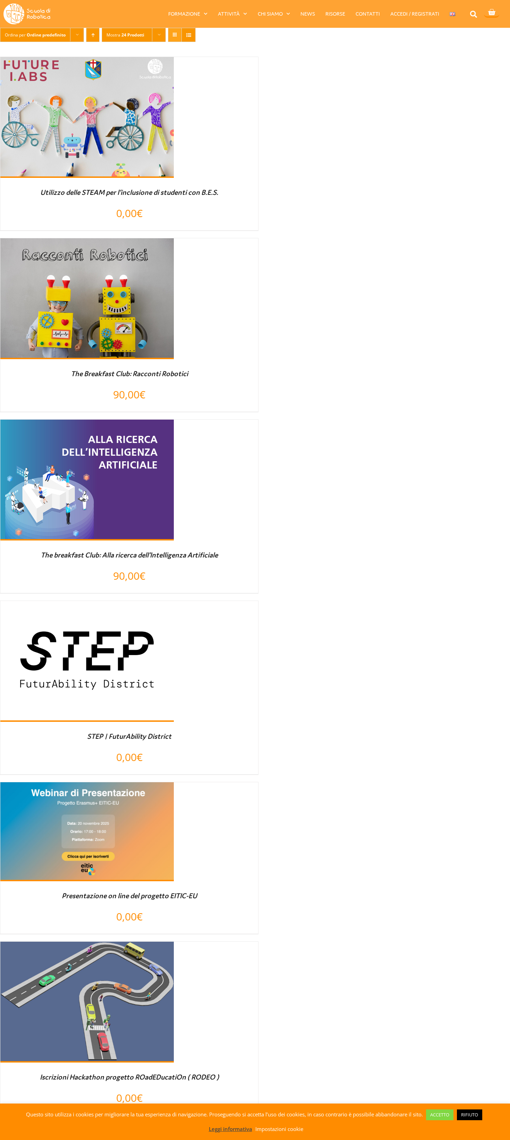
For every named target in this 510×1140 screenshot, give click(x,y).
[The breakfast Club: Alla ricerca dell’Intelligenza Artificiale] (87, 426)
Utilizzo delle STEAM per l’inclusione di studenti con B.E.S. (129, 192)
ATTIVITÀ (229, 13)
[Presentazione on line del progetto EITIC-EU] (87, 788)
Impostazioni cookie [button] (279, 1128)
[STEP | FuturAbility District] (87, 607)
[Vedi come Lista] (188, 35)
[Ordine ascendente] (93, 35)
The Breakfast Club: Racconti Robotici (129, 373)
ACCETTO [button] (439, 1115)
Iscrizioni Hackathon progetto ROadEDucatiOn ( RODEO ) (129, 1077)
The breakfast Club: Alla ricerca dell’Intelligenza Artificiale (129, 555)
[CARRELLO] (491, 13)
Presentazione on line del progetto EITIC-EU (129, 895)
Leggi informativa (230, 1128)
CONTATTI (368, 13)
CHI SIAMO (270, 13)
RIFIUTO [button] (469, 1115)
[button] (473, 14)
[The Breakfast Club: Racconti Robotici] (87, 244)
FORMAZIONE (184, 13)
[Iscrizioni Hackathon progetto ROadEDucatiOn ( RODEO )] (87, 948)
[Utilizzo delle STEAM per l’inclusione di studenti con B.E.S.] (87, 63)
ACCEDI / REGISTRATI (414, 13)
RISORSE (335, 13)
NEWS (307, 13)
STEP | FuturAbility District (129, 736)
